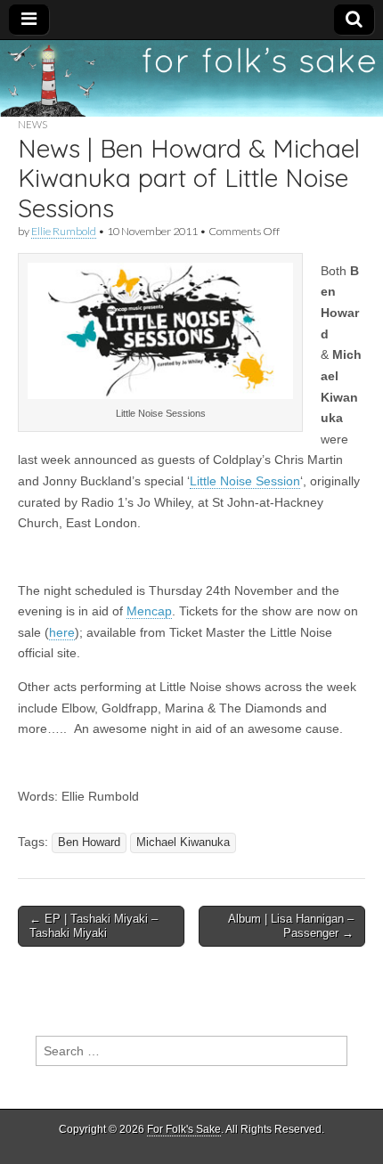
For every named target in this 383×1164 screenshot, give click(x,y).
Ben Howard (89, 842)
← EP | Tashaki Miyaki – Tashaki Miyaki (93, 926)
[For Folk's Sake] (191, 78)
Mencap (149, 611)
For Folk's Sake (184, 1129)
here (62, 632)
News (32, 124)
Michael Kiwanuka (183, 842)
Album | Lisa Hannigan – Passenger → (291, 926)
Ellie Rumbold (63, 231)
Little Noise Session (245, 481)
